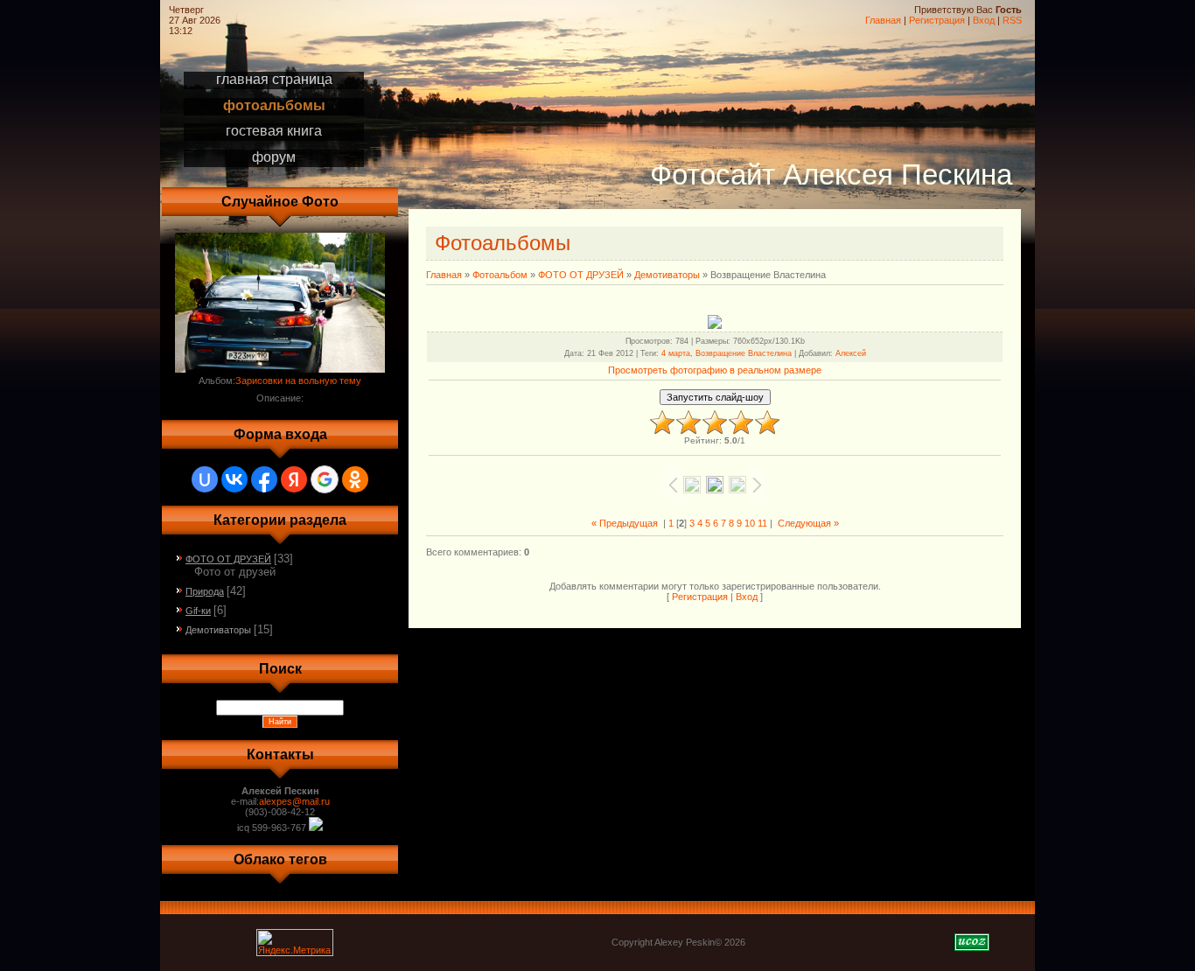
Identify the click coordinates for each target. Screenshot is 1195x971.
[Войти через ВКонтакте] (234, 479)
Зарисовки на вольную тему (298, 380)
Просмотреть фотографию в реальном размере (714, 370)
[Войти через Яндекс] (294, 479)
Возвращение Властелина (743, 353)
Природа (204, 591)
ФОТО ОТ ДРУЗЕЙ (228, 559)
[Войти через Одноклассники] (355, 479)
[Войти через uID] (205, 479)
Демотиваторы (218, 630)
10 (749, 523)
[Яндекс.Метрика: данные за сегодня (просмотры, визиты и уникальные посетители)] (294, 942)
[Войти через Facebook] (264, 479)
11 (762, 523)
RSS (1012, 20)
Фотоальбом (500, 274)
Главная (883, 20)
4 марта (675, 353)
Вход (984, 20)
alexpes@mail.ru (294, 801)
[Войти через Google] (325, 479)
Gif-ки (198, 610)
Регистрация (937, 20)
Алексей (850, 353)
